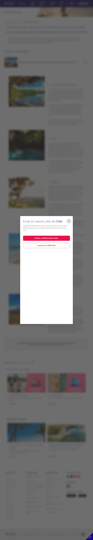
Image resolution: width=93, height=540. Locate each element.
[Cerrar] (68, 221)
